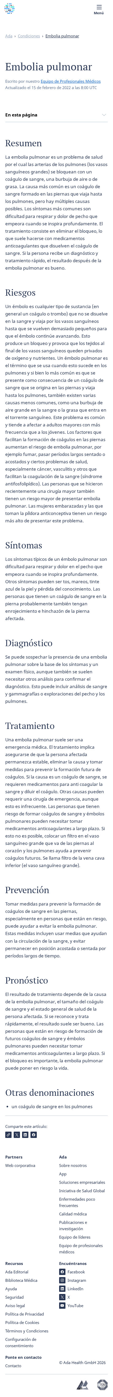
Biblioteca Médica (21, 1280)
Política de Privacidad (24, 1314)
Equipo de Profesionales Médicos (71, 81)
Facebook (76, 1271)
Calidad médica (73, 1213)
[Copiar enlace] (8, 1135)
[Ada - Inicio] (9, 12)
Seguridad (14, 1297)
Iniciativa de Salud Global (82, 1190)
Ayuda (11, 1288)
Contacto (13, 1365)
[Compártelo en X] (17, 1135)
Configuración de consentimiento (20, 1342)
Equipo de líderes (74, 1237)
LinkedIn (75, 1288)
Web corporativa (20, 1165)
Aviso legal (15, 1305)
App (62, 1173)
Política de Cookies (22, 1322)
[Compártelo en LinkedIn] (25, 1135)
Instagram (77, 1280)
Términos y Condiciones (26, 1330)
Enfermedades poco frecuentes (77, 1202)
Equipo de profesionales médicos (81, 1248)
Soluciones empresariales (82, 1182)
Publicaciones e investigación (73, 1225)
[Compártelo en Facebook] (33, 1135)
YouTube (75, 1305)
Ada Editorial (16, 1271)
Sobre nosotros (73, 1165)
